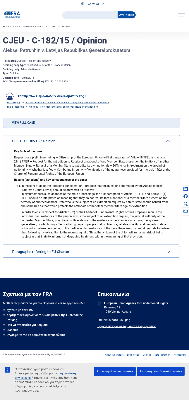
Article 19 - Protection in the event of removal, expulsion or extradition (63, 107)
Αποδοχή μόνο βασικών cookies (161, 371)
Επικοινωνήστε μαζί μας (113, 320)
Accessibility (180, 355)
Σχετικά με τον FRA (20, 310)
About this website (114, 355)
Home (6, 26)
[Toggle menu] (181, 15)
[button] (185, 189)
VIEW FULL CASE (23, 122)
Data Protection (162, 355)
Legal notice (133, 355)
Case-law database (31, 26)
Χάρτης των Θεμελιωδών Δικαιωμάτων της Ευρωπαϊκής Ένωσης (45, 317)
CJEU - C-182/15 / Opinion (57, 26)
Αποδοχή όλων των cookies (115, 371)
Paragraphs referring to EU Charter (40, 251)
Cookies (147, 355)
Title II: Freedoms (15, 107)
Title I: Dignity (13, 102)
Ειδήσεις (12, 330)
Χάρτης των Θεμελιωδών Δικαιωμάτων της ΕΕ (53, 96)
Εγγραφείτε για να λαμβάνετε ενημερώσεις (36, 335)
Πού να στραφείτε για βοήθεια (27, 325)
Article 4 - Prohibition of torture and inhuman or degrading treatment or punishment (67, 102)
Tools (15, 26)
